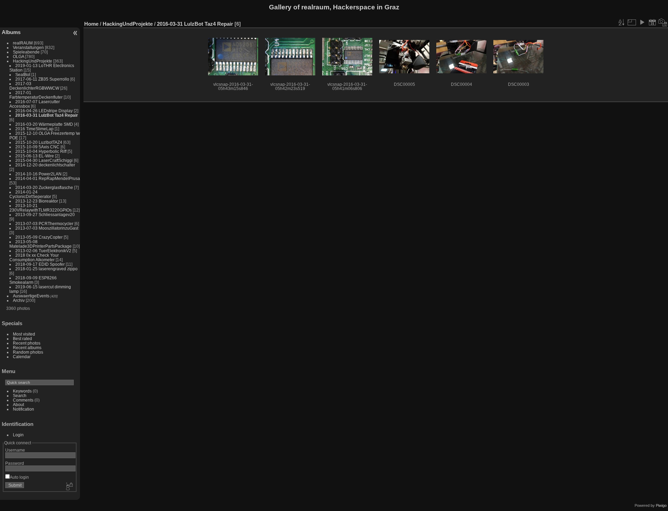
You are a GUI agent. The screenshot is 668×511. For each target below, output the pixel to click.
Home (91, 24)
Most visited (24, 334)
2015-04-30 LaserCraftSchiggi (44, 160)
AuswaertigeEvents (31, 296)
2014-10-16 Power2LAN (38, 174)
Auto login (19, 477)
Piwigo (661, 505)
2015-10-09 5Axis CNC (37, 147)
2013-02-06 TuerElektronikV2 (43, 250)
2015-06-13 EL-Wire (34, 156)
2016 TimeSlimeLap (34, 128)
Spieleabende (26, 52)
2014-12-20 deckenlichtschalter (45, 165)
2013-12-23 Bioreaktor (36, 201)
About (18, 404)
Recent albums (27, 347)
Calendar (22, 356)
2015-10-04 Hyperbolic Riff (40, 151)
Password (14, 463)
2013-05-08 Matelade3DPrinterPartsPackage (40, 243)
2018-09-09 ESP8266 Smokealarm (33, 280)
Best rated (22, 338)
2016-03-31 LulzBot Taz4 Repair (46, 115)
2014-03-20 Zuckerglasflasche (44, 187)
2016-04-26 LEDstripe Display (44, 110)
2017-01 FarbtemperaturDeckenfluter (36, 94)
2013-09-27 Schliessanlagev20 (45, 214)
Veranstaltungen (28, 47)
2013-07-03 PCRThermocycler (44, 223)
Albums (11, 32)
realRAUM (23, 43)
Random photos (28, 352)
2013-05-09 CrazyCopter (39, 237)
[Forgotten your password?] (68, 486)
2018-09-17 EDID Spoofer (40, 264)
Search (19, 395)
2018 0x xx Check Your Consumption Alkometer (34, 257)
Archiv (19, 300)
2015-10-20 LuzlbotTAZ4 (38, 142)
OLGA (18, 56)
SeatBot (22, 74)
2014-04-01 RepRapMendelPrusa (47, 178)
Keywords (22, 391)
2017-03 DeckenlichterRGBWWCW (34, 85)
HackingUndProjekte (32, 61)
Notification (23, 409)
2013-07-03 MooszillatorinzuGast (46, 228)
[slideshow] (641, 22)
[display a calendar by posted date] (652, 22)
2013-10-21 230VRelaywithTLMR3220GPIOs (40, 207)
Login (18, 434)
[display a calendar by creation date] (662, 22)
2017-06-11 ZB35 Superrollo (42, 79)
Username (15, 450)
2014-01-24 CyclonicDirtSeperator (30, 194)
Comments (23, 400)
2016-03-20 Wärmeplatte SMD (44, 124)
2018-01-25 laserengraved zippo (46, 268)
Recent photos (26, 343)
